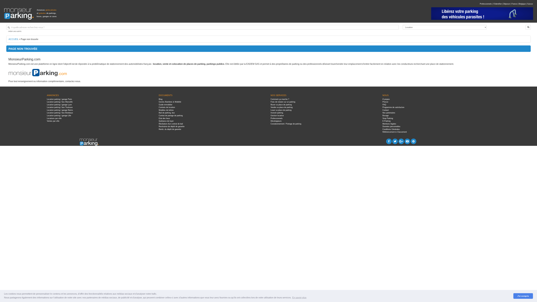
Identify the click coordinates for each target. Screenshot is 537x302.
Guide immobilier (165, 105)
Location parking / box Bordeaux (60, 113)
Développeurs (276, 121)
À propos (386, 99)
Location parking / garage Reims (60, 110)
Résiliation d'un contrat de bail (171, 124)
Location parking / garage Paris (59, 99)
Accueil (13, 39)
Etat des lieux (164, 118)
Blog (160, 99)
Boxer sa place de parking (281, 105)
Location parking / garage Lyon (59, 105)
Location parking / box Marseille (60, 102)
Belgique (522, 4)
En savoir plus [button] (299, 297)
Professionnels (486, 4)
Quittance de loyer (166, 121)
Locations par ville (54, 118)
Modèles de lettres (166, 110)
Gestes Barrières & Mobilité (170, 102)
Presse (385, 102)
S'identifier (497, 4)
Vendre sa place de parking (282, 107)
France (514, 4)
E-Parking (386, 121)
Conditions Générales (391, 129)
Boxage (385, 116)
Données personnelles (391, 126)
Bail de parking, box (167, 113)
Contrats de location (167, 107)
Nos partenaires (388, 113)
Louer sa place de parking (281, 110)
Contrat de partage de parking (171, 116)
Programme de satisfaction (393, 107)
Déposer (506, 4)
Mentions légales (389, 124)
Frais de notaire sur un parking (283, 102)
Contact (385, 110)
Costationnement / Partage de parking (286, 124)
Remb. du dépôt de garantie (170, 129)
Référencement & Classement (394, 132)
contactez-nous (72, 81)
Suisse (530, 4)
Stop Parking (387, 118)
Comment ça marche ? (280, 99)
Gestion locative (277, 116)
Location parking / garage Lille (59, 116)
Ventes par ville (53, 121)
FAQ (384, 105)
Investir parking (277, 113)
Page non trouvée (29, 39)
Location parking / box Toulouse (60, 107)
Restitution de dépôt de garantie (171, 126)
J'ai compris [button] (523, 296)
